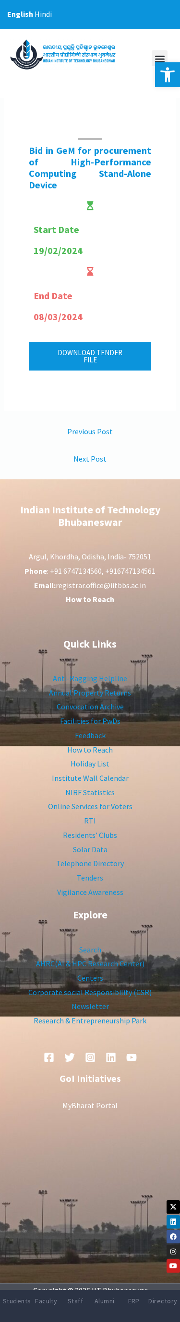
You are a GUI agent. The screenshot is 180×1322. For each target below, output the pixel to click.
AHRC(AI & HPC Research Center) (90, 963)
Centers (90, 978)
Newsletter (90, 1006)
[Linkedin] (173, 1222)
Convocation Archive (90, 706)
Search (90, 949)
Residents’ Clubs (90, 835)
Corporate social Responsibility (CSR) (90, 992)
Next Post (90, 459)
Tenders (90, 877)
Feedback (90, 735)
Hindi (43, 14)
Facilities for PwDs (90, 721)
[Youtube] (173, 1266)
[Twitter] (69, 1057)
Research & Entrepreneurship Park (90, 1020)
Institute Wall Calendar (90, 778)
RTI (90, 820)
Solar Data (90, 849)
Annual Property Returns (90, 692)
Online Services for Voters (90, 806)
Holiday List (90, 763)
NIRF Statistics (90, 792)
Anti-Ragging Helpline (90, 678)
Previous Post (90, 431)
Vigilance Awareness (90, 892)
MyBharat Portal (90, 1105)
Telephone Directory (90, 863)
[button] (167, 74)
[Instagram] (173, 1251)
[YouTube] (131, 1057)
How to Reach (90, 749)
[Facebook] (173, 1236)
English (20, 14)
